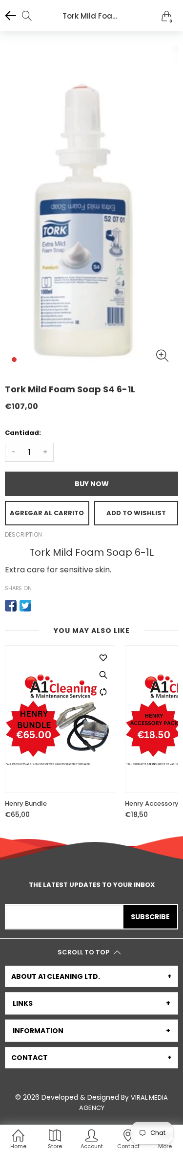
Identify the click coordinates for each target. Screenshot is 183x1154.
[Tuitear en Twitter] (25, 605)
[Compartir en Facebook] (11, 605)
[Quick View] (103, 674)
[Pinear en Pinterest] (40, 605)
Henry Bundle (26, 803)
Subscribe (150, 917)
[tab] (91, 976)
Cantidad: (23, 432)
